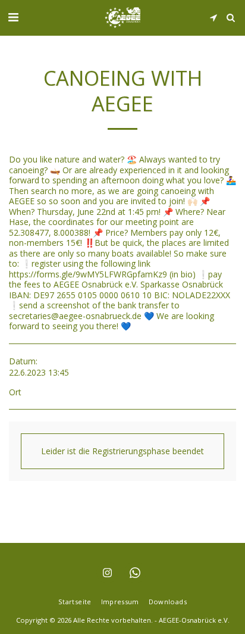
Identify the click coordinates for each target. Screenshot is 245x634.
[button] (13, 17)
